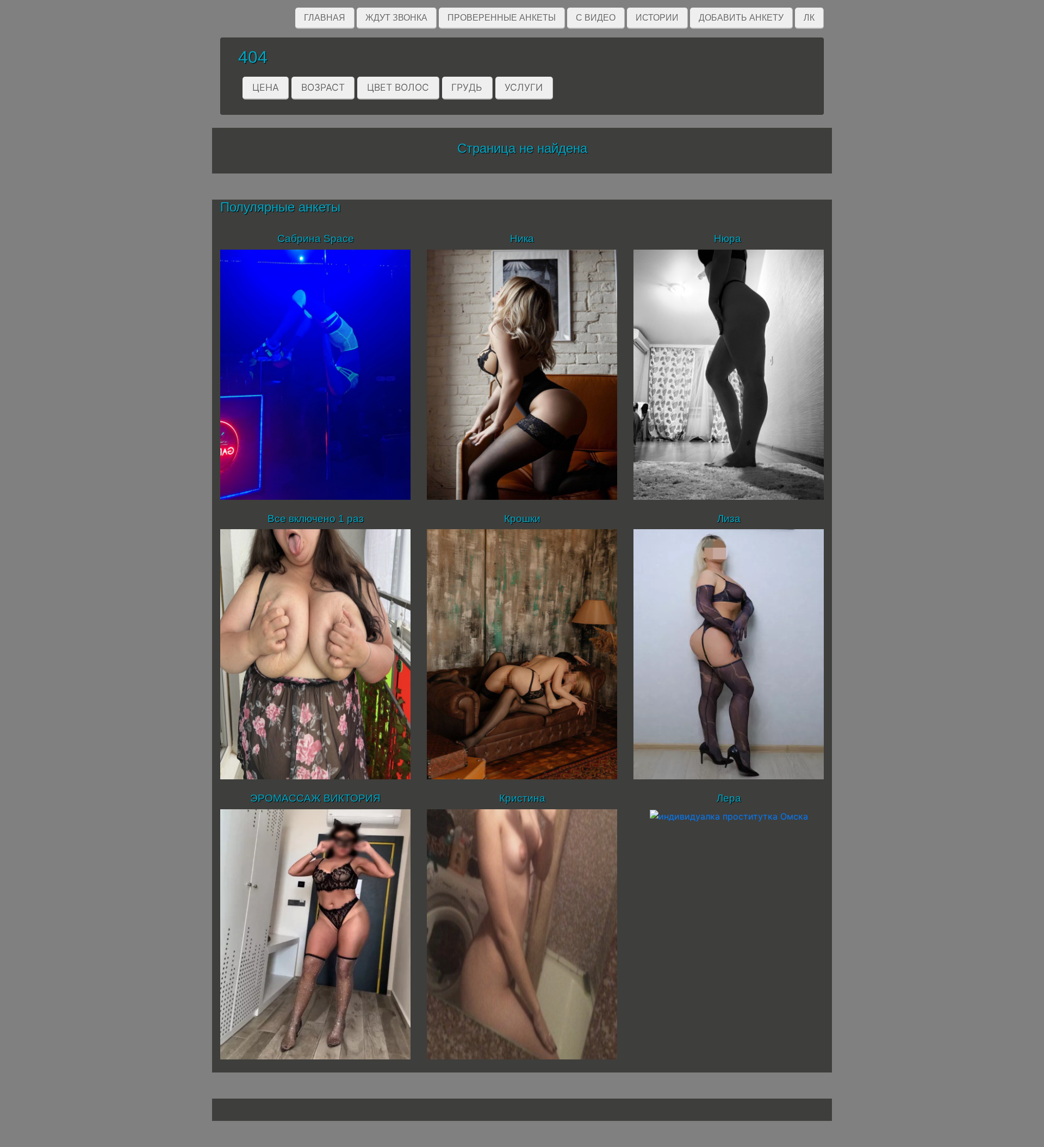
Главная (324, 17)
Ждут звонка (396, 17)
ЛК (809, 17)
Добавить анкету (741, 17)
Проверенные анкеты (502, 17)
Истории (657, 17)
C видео (596, 17)
